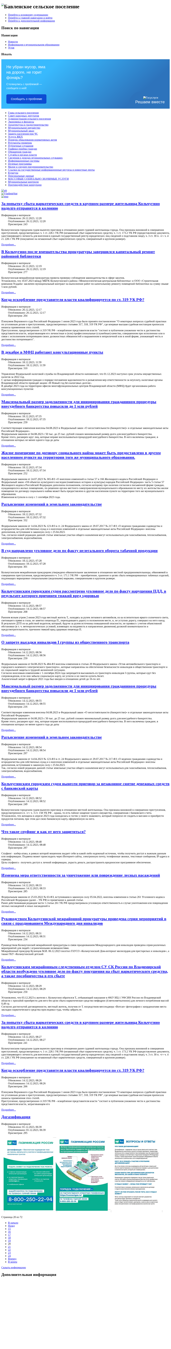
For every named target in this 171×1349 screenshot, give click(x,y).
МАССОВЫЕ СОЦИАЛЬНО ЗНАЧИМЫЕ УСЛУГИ (38, 178)
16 (9, 1231)
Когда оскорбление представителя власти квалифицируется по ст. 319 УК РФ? (72, 299)
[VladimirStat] (9, 193)
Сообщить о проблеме (26, 99)
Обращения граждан (19, 151)
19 (9, 1240)
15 (9, 1228)
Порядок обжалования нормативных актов (32, 139)
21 (9, 1246)
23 (9, 1252)
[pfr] (4, 190)
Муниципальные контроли (23, 181)
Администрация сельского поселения (29, 118)
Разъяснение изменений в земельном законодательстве (51, 504)
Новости (13, 41)
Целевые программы (20, 163)
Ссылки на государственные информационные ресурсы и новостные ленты (51, 169)
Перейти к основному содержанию (28, 14)
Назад (11, 1225)
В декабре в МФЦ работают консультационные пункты (52, 352)
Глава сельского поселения (23, 112)
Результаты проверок (20, 142)
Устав (11, 47)
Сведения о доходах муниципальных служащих (35, 157)
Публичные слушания (20, 145)
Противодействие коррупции (25, 184)
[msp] (4, 196)
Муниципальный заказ (21, 130)
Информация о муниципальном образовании (33, 44)
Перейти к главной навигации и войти (30, 17)
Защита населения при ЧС (23, 133)
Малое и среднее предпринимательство (30, 166)
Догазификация (15, 1117)
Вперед (12, 1258)
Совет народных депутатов (23, 115)
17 (9, 1234)
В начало (13, 1222)
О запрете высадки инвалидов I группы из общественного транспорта (65, 642)
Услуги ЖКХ (15, 136)
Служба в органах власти (22, 154)
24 (9, 1255)
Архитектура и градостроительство (28, 124)
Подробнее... (8, 244)
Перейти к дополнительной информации (31, 20)
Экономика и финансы (21, 121)
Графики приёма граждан (22, 148)
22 (9, 1249)
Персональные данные (21, 175)
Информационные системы (23, 160)
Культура (13, 172)
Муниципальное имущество (24, 127)
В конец (12, 1261)
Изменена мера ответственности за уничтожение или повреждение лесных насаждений (80, 875)
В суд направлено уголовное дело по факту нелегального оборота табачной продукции (79, 550)
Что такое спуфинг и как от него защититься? (43, 831)
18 (9, 1237)
